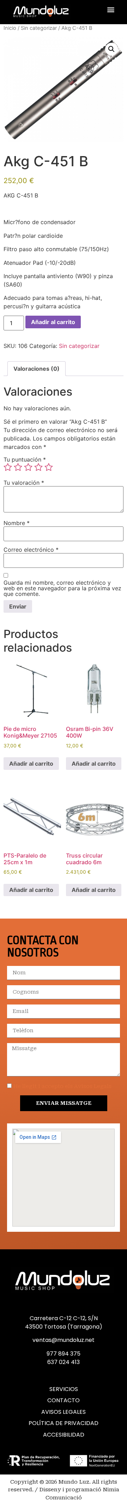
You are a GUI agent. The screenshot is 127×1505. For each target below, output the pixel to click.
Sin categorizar (39, 28)
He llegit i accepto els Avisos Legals (62, 1086)
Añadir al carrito (53, 321)
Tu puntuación (25, 459)
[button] (110, 9)
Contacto (63, 1400)
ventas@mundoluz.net (63, 1340)
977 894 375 (63, 1354)
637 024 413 (63, 1362)
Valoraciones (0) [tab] (36, 368)
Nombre (17, 523)
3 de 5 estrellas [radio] (28, 467)
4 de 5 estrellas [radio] (38, 467)
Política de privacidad (63, 1423)
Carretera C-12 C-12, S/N (64, 1318)
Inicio (10, 28)
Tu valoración (24, 482)
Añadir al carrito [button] (31, 763)
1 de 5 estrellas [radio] (8, 467)
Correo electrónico (31, 549)
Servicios (63, 1389)
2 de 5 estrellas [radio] (18, 467)
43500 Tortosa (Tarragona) (63, 1327)
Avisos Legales (63, 1412)
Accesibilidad (63, 1435)
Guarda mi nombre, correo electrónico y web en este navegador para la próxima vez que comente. (62, 588)
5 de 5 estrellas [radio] (48, 467)
